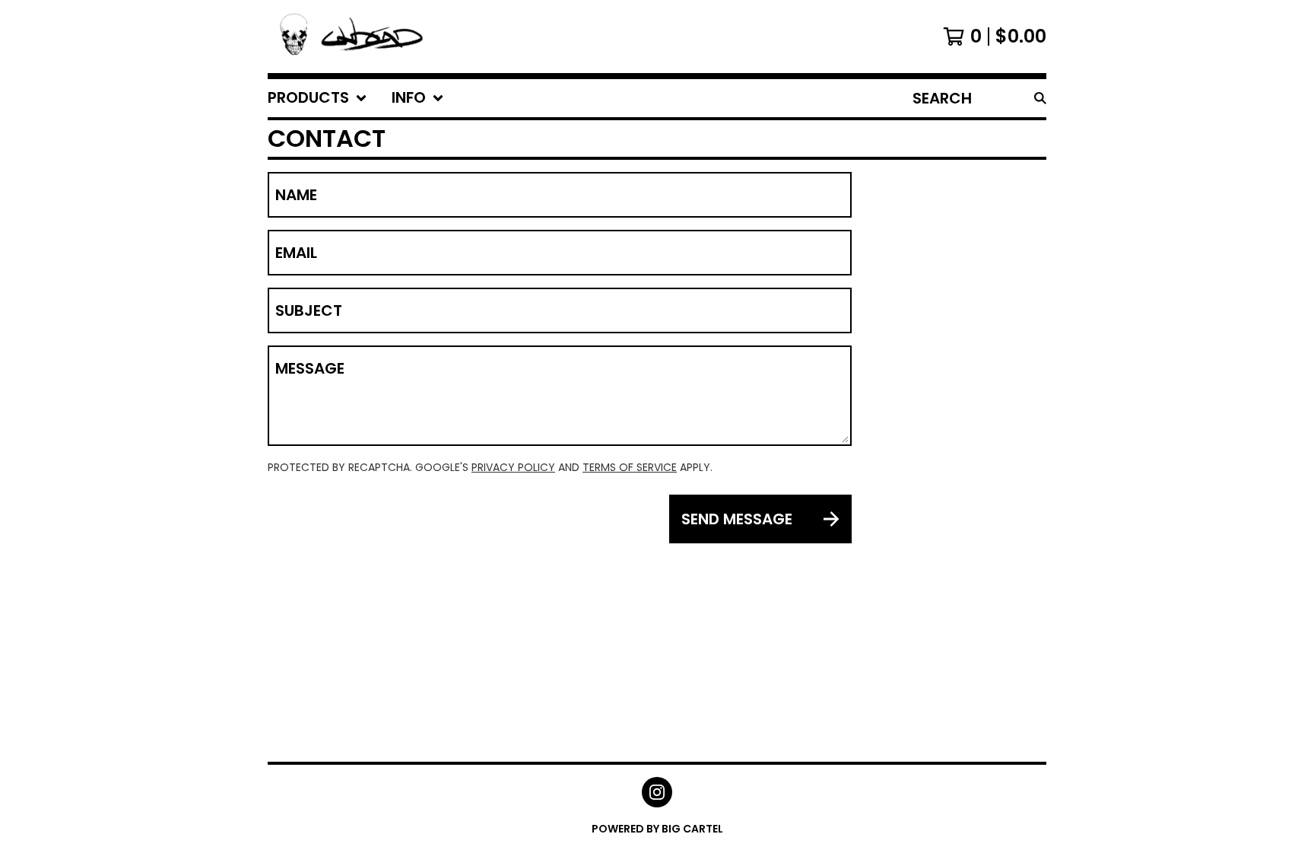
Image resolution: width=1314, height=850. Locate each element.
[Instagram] (657, 792)
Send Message (736, 519)
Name (296, 195)
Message (309, 368)
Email (296, 253)
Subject (308, 310)
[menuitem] (317, 98)
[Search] (1040, 98)
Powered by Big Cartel (657, 828)
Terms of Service (629, 467)
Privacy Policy (513, 467)
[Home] (350, 36)
